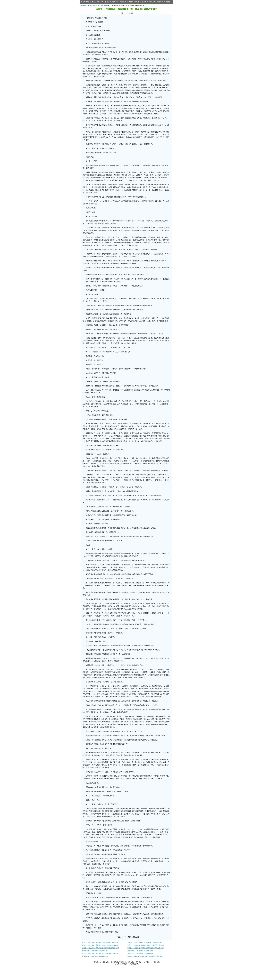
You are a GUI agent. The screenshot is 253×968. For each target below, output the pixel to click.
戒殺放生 (145, 2)
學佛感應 (152, 2)
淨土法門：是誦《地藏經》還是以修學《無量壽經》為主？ (145, 942)
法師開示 (138, 2)
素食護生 (108, 2)
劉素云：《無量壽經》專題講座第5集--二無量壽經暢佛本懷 (100, 945)
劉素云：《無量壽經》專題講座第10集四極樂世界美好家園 (100, 953)
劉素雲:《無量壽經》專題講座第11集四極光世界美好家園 (144, 956)
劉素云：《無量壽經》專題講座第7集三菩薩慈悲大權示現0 (145, 948)
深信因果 (100, 2)
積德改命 (93, 2)
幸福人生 (160, 2)
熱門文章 (167, 2)
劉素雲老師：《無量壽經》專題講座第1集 (140, 953)
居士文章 (92, 5)
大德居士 (100, 5)
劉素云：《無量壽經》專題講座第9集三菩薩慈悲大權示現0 (100, 942)
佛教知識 (130, 2)
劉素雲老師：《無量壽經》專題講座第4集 (140, 950)
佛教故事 (123, 2)
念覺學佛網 (85, 2)
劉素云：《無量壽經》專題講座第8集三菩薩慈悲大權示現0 (145, 945)
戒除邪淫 (115, 2)
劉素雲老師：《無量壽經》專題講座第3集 (95, 956)
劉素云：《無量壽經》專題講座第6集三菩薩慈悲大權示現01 (100, 948)
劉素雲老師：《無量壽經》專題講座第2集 (95, 950)
